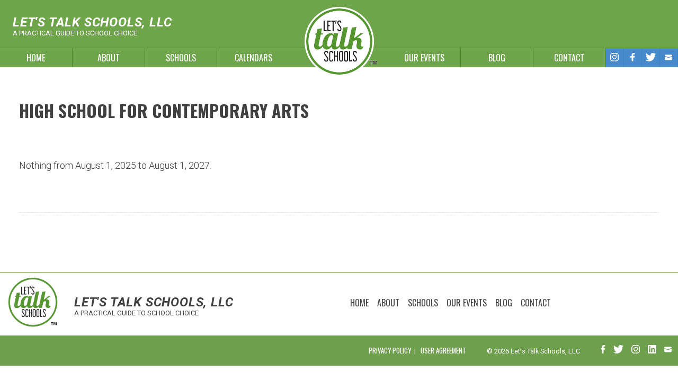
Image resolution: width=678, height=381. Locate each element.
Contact (569, 57)
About (108, 57)
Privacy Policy (390, 351)
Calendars (253, 57)
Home (35, 57)
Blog (496, 57)
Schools (181, 57)
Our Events (424, 57)
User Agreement (443, 351)
